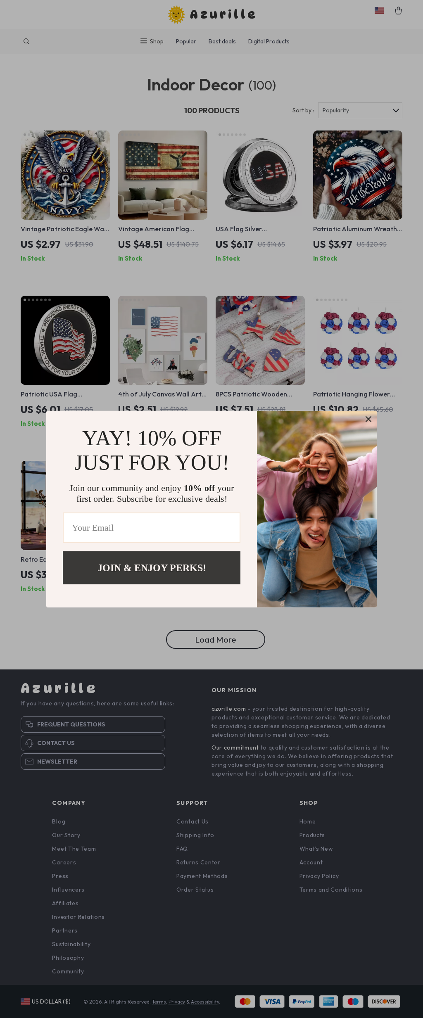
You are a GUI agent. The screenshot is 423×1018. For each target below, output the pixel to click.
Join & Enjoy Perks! (151, 567)
